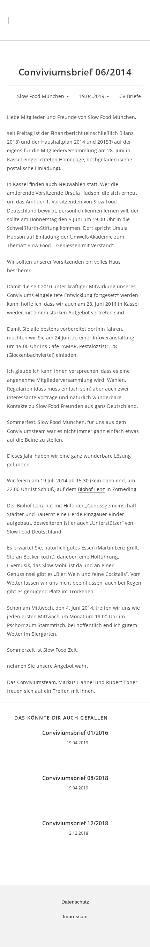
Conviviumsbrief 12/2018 (75, 823)
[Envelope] (71, 932)
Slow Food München (40, 96)
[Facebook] (79, 932)
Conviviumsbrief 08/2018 (75, 778)
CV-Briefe (130, 96)
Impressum (75, 916)
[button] (120, 20)
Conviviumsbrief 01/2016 (75, 733)
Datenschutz (75, 902)
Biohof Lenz (91, 489)
